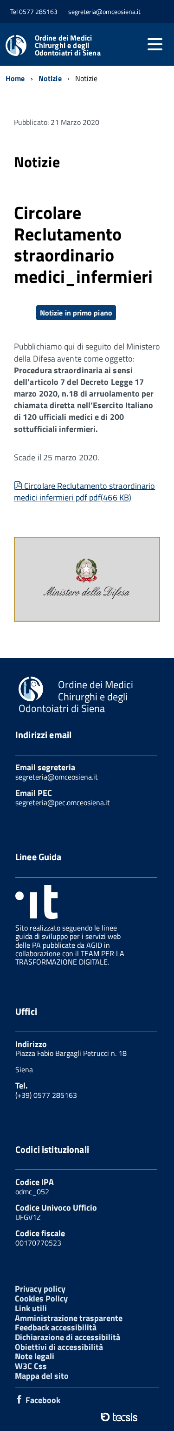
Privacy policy (40, 1288)
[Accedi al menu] (155, 44)
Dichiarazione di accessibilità (67, 1337)
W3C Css (31, 1366)
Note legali (34, 1356)
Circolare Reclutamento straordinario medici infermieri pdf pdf (84, 491)
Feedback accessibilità (56, 1327)
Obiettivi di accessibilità (59, 1347)
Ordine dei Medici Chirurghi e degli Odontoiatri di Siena (68, 45)
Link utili (31, 1308)
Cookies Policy (41, 1298)
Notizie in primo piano (76, 312)
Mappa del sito (42, 1375)
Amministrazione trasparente (68, 1318)
